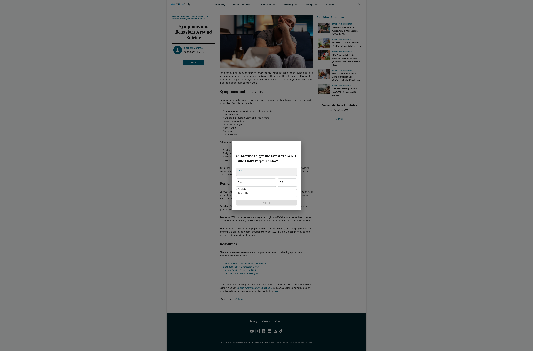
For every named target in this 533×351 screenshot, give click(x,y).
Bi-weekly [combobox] (243, 193)
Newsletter (242, 189)
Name (240, 170)
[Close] (294, 148)
